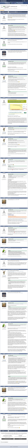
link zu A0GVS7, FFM (16, 199)
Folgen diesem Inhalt (23, 5)
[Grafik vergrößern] (13, 129)
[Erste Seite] (1, 11)
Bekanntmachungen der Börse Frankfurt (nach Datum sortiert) (15, 219)
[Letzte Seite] (17, 11)
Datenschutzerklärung (15, 446)
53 (26, 5)
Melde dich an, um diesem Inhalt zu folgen (5, 5)
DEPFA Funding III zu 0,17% (11, 131)
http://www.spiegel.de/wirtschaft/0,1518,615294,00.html (14, 256)
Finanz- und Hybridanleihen (14, 8)
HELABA (22, 133)
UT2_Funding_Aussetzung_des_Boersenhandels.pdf (17, 220)
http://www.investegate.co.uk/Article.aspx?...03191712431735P (15, 189)
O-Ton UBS (9, 155)
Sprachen (11, 446)
